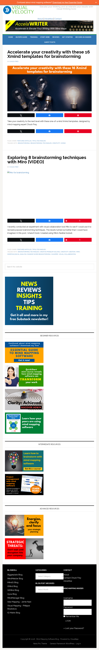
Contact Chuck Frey (72, 578)
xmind (63, 143)
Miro (78, 252)
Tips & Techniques (39, 141)
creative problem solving (50, 252)
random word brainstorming (39, 254)
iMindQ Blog (12, 582)
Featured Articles (24, 141)
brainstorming (24, 143)
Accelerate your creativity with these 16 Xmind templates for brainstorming (48, 54)
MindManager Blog (15, 598)
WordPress (70, 644)
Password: (68, 607)
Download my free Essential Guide (67, 2)
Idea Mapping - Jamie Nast (19, 602)
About (40, 19)
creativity (56, 143)
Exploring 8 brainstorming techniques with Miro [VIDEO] (46, 159)
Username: (68, 598)
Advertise (48, 19)
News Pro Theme (40, 644)
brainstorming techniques (41, 143)
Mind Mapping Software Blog (19, 9)
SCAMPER (54, 254)
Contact (58, 19)
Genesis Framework (57, 644)
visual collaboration (67, 254)
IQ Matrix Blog (13, 613)
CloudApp (74, 639)
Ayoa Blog (12, 594)
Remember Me (72, 616)
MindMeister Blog (15, 578)
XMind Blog (12, 586)
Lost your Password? (74, 628)
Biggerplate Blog (14, 575)
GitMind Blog (13, 590)
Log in (78, 644)
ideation (72, 252)
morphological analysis (17, 254)
